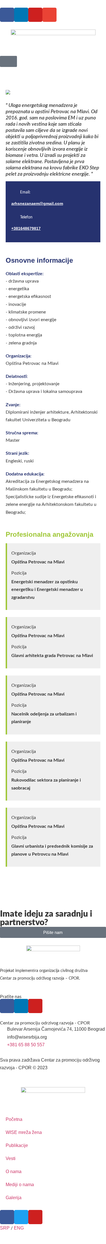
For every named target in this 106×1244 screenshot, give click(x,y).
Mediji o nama (20, 1184)
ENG (19, 1228)
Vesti (11, 1158)
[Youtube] (35, 15)
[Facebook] (7, 15)
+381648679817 (26, 228)
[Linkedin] (21, 15)
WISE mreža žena (24, 1132)
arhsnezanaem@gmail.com (37, 203)
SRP (5, 1228)
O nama (13, 1171)
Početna (14, 1119)
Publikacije (17, 1145)
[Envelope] (49, 15)
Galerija (13, 1197)
